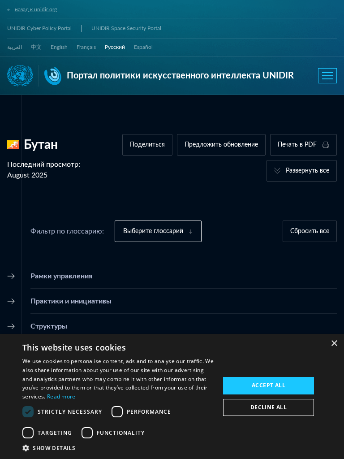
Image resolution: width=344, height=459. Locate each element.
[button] (118, 447)
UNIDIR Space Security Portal (126, 28)
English (59, 47)
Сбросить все (309, 231)
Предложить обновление (221, 145)
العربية (14, 47)
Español (143, 47)
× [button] (334, 343)
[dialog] (172, 396)
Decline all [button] (268, 407)
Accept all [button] (268, 385)
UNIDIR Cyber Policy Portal (39, 28)
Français (86, 47)
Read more (61, 396)
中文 (36, 47)
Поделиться (147, 145)
